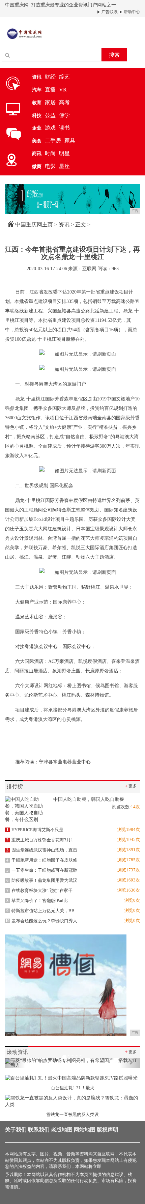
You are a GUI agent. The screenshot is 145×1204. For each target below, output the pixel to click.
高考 (64, 102)
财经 (50, 77)
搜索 (114, 55)
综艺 (64, 77)
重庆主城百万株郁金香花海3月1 (39, 839)
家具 (69, 140)
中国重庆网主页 (34, 224)
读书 (64, 128)
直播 (50, 89)
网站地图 (84, 1129)
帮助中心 (131, 11)
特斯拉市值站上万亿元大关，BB (40, 910)
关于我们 (16, 1129)
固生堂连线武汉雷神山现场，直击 (41, 849)
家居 (50, 102)
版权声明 (107, 1129)
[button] (15, 1063)
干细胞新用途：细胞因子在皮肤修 (41, 860)
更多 (130, 785)
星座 (64, 166)
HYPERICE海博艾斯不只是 (34, 829)
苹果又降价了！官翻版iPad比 (37, 900)
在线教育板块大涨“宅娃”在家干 (39, 890)
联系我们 (39, 1129)
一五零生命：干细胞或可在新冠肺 (41, 870)
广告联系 (109, 11)
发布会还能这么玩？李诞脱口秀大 (41, 920)
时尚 (50, 153)
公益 (50, 115)
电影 (50, 166)
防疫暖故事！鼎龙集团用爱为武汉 (41, 880)
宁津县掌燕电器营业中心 (65, 761)
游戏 (50, 128)
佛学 (64, 115)
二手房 (53, 140)
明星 (64, 153)
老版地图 (61, 1129)
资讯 (64, 224)
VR (63, 89)
